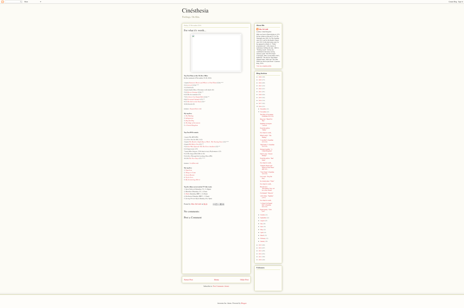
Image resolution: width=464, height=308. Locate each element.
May (261, 229)
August (262, 220)
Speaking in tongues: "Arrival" (266, 124)
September (263, 218)
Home (216, 279)
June (261, 226)
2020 (260, 94)
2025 (260, 80)
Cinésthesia (195, 10)
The (188, 101)
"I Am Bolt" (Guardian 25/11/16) (266, 141)
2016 (260, 106)
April (262, 232)
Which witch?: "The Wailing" (265, 136)
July (261, 224)
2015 (260, 245)
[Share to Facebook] (221, 204)
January (262, 241)
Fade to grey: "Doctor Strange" (266, 154)
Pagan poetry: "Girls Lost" (266, 210)
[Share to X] (218, 204)
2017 (260, 103)
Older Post (244, 279)
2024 (260, 83)
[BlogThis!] (216, 204)
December (263, 109)
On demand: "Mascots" (266, 193)
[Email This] (214, 204)
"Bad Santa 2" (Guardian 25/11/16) (267, 145)
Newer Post (188, 279)
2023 (260, 86)
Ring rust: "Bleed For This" (266, 120)
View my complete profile (263, 66)
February (263, 238)
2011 (260, 257)
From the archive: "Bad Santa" (266, 159)
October (262, 215)
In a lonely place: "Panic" (267, 181)
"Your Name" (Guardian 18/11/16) (267, 173)
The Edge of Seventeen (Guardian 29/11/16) (267, 115)
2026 (260, 77)
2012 (260, 254)
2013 (260, 251)
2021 (260, 92)
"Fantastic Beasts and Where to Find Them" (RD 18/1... (267, 167)
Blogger (243, 303)
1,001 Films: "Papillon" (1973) (267, 196)
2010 (260, 260)
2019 (260, 97)
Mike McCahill (263, 29)
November (263, 112)
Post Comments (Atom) (221, 286)
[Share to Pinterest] (223, 204)
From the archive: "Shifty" (265, 129)
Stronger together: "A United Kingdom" (266, 150)
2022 (260, 89)
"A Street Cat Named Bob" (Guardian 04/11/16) (266, 205)
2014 (260, 248)
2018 (260, 100)
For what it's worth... (266, 133)
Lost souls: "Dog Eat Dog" (266, 177)
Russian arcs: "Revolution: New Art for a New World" (267, 188)
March (262, 235)
